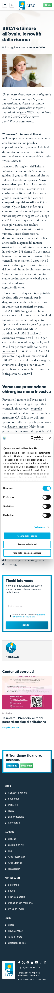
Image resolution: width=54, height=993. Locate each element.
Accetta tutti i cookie (27, 536)
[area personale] (12, 5)
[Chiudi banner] (50, 438)
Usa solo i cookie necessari (27, 553)
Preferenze (39, 527)
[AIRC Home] (27, 5)
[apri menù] (4, 5)
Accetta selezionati (27, 544)
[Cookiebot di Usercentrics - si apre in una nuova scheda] (32, 438)
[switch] (46, 497)
